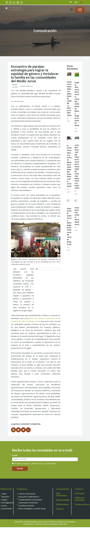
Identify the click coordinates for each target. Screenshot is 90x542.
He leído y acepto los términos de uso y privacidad (34, 464)
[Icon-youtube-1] (14, 2)
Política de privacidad (79, 499)
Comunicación (62, 489)
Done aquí (79, 494)
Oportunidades (63, 500)
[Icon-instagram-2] (10, 2)
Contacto (79, 489)
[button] (71, 9)
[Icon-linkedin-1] (18, 2)
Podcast (59, 509)
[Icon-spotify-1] (21, 2)
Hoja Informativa (61, 495)
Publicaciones (62, 505)
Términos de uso (82, 505)
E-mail (14, 456)
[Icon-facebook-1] (6, 2)
